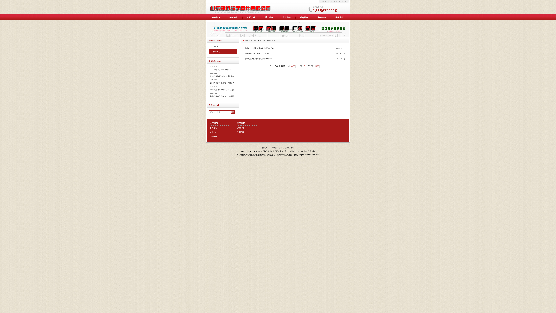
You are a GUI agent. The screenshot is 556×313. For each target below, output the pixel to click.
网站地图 (342, 2)
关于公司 (233, 17)
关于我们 (273, 148)
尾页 (317, 66)
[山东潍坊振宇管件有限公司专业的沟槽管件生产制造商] (278, 36)
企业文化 (213, 132)
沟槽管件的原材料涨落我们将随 (222, 76)
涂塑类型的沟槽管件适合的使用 (222, 90)
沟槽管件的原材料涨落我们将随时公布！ (260, 48)
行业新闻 (216, 52)
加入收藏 (334, 2)
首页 (256, 40)
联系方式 (282, 148)
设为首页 (325, 2)
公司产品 (251, 17)
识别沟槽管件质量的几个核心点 (222, 83)
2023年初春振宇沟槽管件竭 (221, 70)
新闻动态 (322, 17)
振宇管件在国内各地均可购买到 (222, 96)
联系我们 (339, 17)
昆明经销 (286, 17)
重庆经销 (269, 17)
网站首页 (216, 17)
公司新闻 (216, 47)
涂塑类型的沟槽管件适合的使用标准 (258, 59)
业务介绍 (213, 136)
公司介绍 (213, 128)
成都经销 (304, 17)
